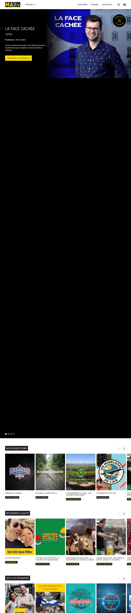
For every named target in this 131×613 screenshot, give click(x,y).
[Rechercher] (118, 4)
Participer (107, 5)
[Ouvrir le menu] (124, 4)
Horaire (95, 5)
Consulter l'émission (17, 58)
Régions (29, 5)
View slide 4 (13, 434)
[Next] (124, 449)
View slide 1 (6, 434)
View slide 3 (11, 434)
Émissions (83, 5)
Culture (9, 34)
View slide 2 (8, 434)
